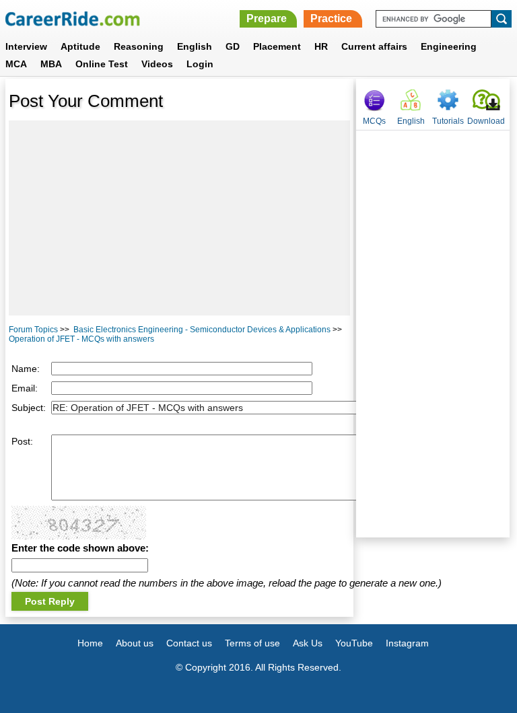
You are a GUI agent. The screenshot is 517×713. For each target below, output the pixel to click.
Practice (331, 18)
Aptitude (80, 46)
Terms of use (252, 643)
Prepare (266, 18)
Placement (277, 46)
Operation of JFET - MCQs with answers (81, 339)
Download (486, 121)
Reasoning (139, 46)
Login (199, 64)
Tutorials (448, 121)
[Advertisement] (179, 218)
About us (134, 643)
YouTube (354, 643)
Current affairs (374, 46)
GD (233, 46)
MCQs (374, 121)
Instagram (407, 643)
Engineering (449, 46)
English (194, 46)
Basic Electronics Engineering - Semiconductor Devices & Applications (202, 329)
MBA (51, 64)
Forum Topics (33, 329)
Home (90, 643)
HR (321, 46)
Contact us (189, 643)
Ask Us (307, 643)
